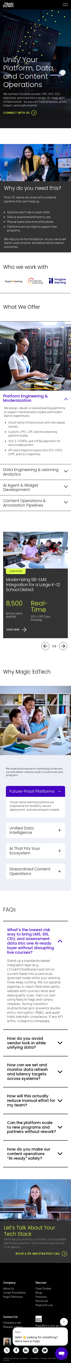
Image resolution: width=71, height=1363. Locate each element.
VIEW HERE (13, 629)
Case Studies (43, 1288)
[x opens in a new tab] (6, 1350)
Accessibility (34, 1358)
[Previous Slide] (45, 646)
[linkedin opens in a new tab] (25, 1350)
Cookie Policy (52, 1358)
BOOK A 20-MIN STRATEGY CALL (38, 1254)
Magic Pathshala (13, 1296)
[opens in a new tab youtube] (44, 1350)
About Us (8, 1288)
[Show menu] (65, 5)
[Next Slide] (63, 646)
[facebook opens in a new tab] (16, 1350)
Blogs (39, 1292)
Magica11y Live (44, 1305)
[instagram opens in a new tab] (35, 1350)
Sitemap (43, 1358)
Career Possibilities (14, 1292)
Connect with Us (16, 113)
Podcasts (41, 1296)
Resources (42, 1300)
